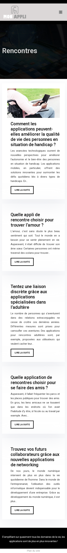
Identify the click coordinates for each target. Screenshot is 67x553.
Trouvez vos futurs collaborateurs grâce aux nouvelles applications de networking (35, 457)
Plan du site (33, 550)
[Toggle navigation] (60, 12)
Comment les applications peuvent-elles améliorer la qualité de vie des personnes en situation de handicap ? (35, 134)
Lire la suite (22, 190)
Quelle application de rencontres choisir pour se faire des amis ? (33, 382)
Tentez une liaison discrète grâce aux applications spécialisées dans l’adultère (29, 297)
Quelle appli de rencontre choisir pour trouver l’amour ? (32, 220)
